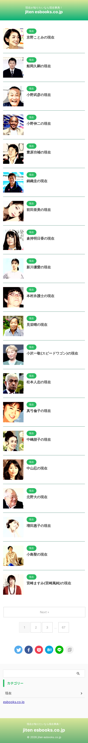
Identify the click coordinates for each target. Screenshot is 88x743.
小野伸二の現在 (39, 123)
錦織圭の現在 (37, 181)
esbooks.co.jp (14, 702)
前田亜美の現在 (39, 210)
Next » (44, 612)
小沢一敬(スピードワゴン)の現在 (52, 353)
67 (63, 627)
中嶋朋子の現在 (39, 439)
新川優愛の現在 (39, 267)
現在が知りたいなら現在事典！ (44, 723)
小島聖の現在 (37, 554)
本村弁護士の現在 (40, 296)
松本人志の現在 (39, 382)
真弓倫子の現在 (39, 411)
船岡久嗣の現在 (39, 66)
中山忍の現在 (37, 468)
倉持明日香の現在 (40, 238)
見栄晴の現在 (37, 325)
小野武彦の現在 (39, 95)
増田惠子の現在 (39, 526)
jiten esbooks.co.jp (44, 11)
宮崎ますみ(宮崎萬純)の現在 (49, 583)
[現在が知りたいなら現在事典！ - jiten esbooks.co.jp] (49, 650)
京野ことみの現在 (40, 37)
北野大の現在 (37, 497)
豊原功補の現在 (39, 152)
